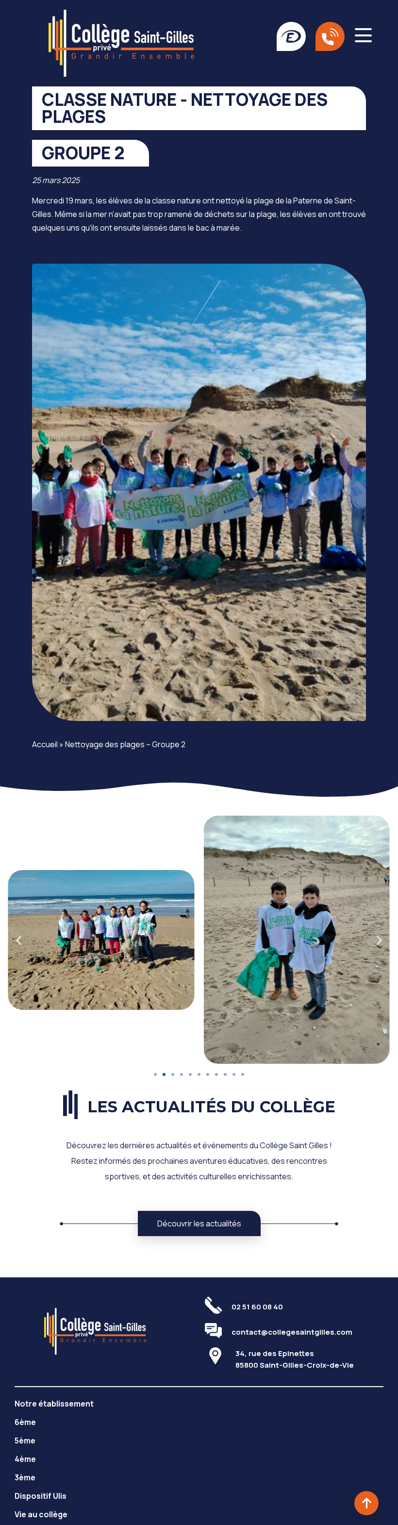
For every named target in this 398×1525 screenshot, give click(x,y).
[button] (19, 940)
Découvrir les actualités (199, 1223)
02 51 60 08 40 (257, 1307)
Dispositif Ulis (40, 1496)
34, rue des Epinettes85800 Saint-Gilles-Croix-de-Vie (294, 1359)
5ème (25, 1440)
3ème (25, 1477)
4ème (25, 1459)
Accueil (45, 744)
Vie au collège (41, 1514)
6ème (25, 1422)
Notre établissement (54, 1403)
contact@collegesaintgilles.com (292, 1332)
